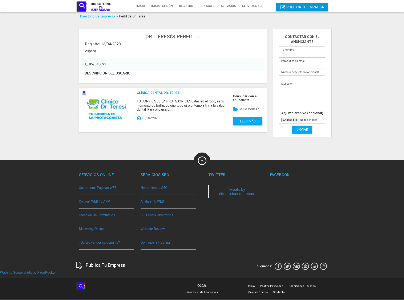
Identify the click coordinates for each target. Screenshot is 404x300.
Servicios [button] (228, 6)
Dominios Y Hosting (155, 242)
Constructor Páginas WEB (98, 188)
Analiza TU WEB (152, 201)
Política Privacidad (271, 286)
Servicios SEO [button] (252, 6)
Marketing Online (91, 229)
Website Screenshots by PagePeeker (28, 273)
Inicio (140, 6)
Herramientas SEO (154, 188)
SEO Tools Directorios (157, 215)
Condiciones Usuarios (302, 286)
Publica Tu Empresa (305, 7)
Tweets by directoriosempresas (236, 191)
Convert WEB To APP (94, 201)
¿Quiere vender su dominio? (99, 242)
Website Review (153, 229)
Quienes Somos (258, 292)
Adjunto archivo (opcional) (302, 113)
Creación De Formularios (97, 215)
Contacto (207, 6)
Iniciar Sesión (162, 6)
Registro (186, 6)
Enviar (302, 129)
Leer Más (248, 121)
